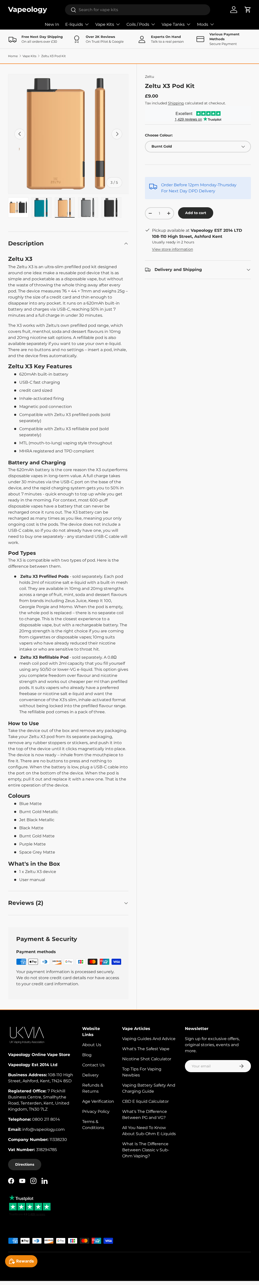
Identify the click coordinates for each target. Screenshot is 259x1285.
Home (13, 56)
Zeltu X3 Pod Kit (53, 56)
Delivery (90, 1075)
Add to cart (195, 213)
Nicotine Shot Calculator (146, 1059)
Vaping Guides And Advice (149, 1038)
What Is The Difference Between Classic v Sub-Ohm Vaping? (145, 1149)
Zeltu (149, 76)
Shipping (176, 103)
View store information (172, 249)
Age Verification (98, 1101)
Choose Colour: (159, 135)
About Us (91, 1044)
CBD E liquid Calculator (145, 1101)
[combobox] (137, 9)
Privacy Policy (96, 1111)
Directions (24, 1164)
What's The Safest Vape (145, 1048)
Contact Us (93, 1065)
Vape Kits (29, 56)
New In (52, 24)
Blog (87, 1054)
